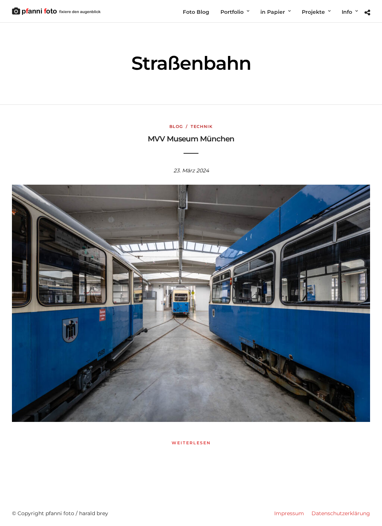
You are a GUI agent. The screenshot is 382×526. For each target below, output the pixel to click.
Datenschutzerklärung (340, 513)
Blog (176, 126)
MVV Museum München (191, 138)
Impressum (289, 513)
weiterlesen (191, 442)
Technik (202, 126)
